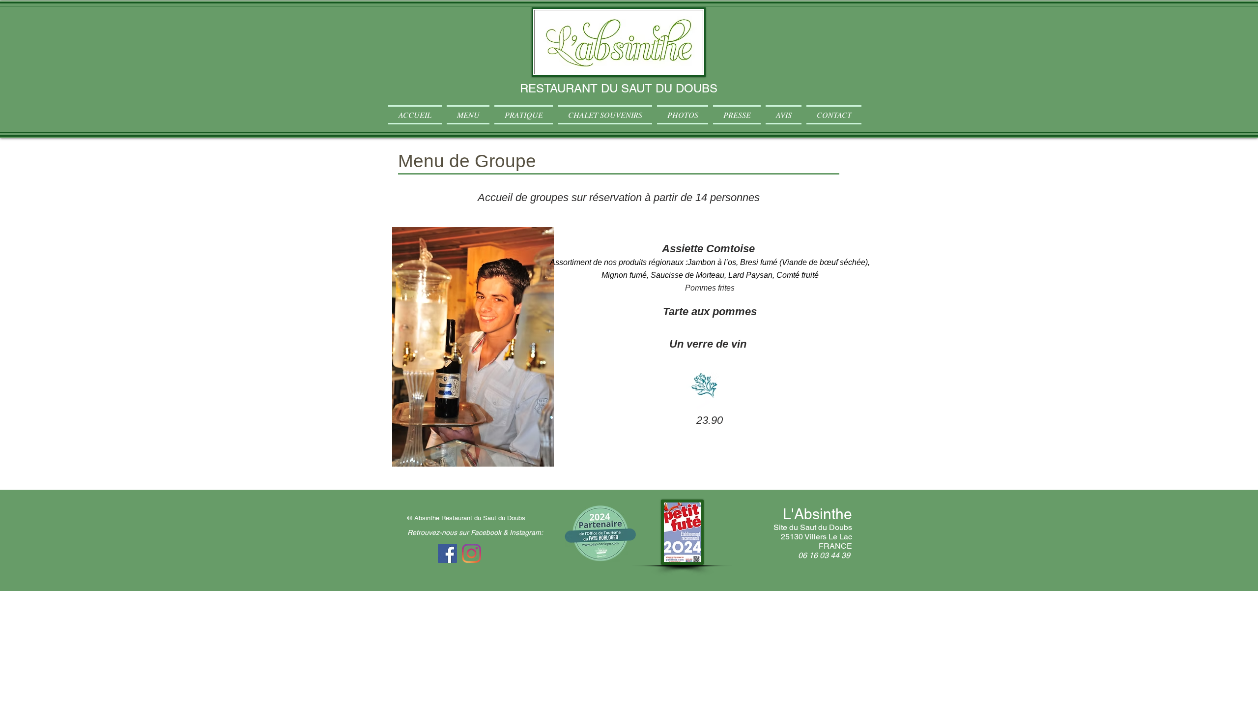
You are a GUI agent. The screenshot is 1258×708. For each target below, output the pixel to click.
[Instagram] (471, 553)
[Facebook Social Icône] (447, 553)
